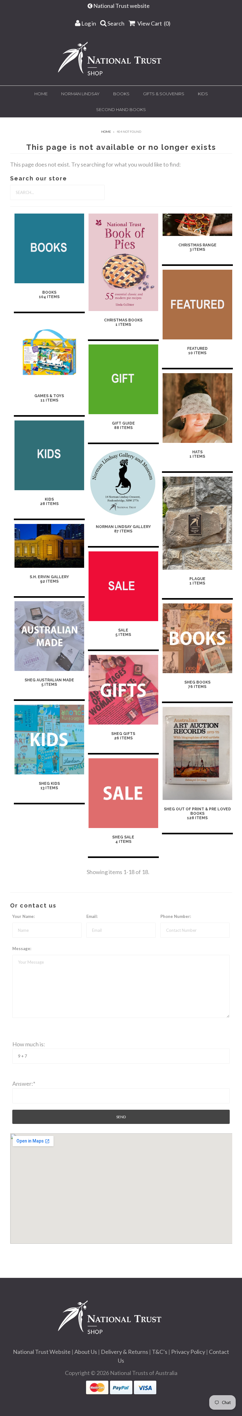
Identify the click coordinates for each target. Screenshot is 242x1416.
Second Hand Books (121, 109)
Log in (88, 23)
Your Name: (23, 916)
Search (115, 23)
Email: (92, 916)
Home (41, 93)
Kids (203, 93)
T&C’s (159, 1351)
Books (121, 93)
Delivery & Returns (124, 1351)
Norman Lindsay (80, 93)
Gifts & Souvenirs (163, 93)
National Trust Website (42, 1351)
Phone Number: (175, 916)
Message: (21, 948)
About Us (85, 1351)
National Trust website (122, 5)
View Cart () (153, 23)
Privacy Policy (188, 1351)
